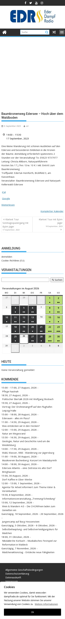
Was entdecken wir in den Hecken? (21, 425)
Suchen (56, 280)
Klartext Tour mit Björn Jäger (50, 222)
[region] (32, 600)
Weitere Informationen (46, 604)
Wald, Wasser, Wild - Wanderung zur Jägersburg (28, 452)
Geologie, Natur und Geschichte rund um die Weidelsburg (26, 443)
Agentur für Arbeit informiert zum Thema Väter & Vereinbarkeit (28, 489)
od (27, 126)
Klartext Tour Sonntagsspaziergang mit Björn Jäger (15, 224)
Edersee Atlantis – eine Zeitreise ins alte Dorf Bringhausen (26, 469)
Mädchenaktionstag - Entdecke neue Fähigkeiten (28, 552)
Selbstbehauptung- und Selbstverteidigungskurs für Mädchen (30, 531)
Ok (32, 612)
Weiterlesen (8, 204)
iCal (4, 192)
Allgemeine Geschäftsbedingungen (24, 569)
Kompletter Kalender (52, 211)
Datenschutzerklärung (17, 573)
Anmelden (6, 256)
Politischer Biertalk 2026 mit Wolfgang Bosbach (27, 399)
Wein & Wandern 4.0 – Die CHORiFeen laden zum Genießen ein (28, 508)
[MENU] (61, 32)
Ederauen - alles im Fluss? (16, 418)
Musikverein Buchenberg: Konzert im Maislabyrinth (29, 460)
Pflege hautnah (10, 391)
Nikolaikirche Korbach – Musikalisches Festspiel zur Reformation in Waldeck (29, 542)
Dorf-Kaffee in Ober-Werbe (17, 479)
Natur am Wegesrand (13, 433)
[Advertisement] (32, 72)
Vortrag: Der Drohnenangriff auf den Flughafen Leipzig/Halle (27, 408)
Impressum (11, 581)
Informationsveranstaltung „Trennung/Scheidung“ (29, 498)
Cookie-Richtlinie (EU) (12, 260)
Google (6, 198)
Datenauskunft (13, 577)
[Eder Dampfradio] (4, 32)
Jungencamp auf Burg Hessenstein (20, 521)
